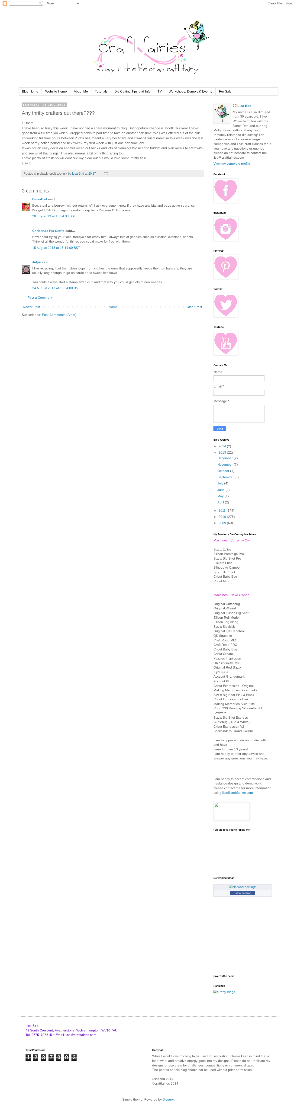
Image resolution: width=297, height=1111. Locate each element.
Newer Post (31, 307)
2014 (223, 446)
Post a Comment (40, 297)
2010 (223, 517)
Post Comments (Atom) (59, 315)
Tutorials (101, 91)
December (225, 458)
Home (113, 307)
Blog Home (30, 91)
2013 (223, 452)
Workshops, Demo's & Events (190, 91)
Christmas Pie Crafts (48, 231)
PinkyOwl (39, 199)
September (226, 477)
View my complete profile (231, 163)
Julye (36, 262)
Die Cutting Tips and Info (132, 91)
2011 (222, 510)
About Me (81, 91)
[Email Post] (106, 173)
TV (160, 91)
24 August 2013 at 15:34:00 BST (56, 288)
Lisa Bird (244, 106)
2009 (223, 523)
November (225, 464)
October (223, 471)
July (220, 483)
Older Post (194, 307)
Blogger (168, 1099)
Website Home (56, 91)
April (221, 502)
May (221, 496)
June (221, 490)
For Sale (225, 91)
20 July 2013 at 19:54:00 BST (54, 216)
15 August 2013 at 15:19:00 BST (56, 248)
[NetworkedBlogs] (242, 887)
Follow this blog (242, 893)
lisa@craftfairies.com (237, 792)
